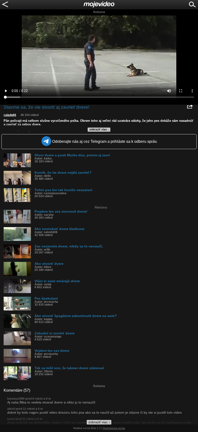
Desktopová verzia (114, 428)
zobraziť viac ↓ (99, 129)
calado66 (10, 115)
